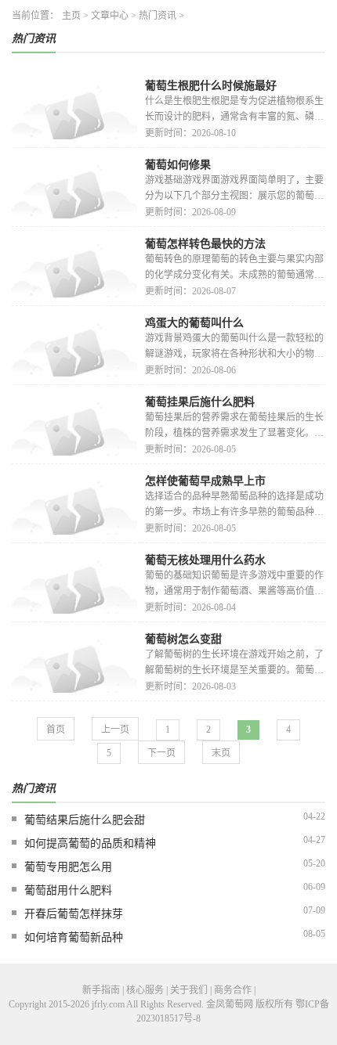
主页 (71, 15)
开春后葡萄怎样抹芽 (73, 914)
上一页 (115, 729)
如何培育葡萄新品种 (73, 937)
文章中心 (110, 15)
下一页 (161, 753)
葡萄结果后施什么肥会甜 (84, 820)
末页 (221, 753)
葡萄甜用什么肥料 (68, 890)
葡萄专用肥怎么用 (68, 867)
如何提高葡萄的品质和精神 (90, 843)
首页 (55, 729)
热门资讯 (157, 15)
